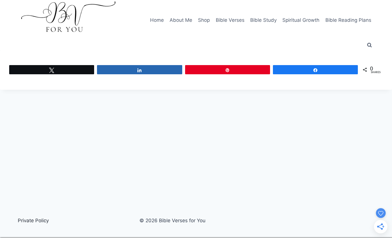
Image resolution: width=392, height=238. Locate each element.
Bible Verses (230, 20)
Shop (204, 20)
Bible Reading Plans (348, 20)
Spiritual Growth (300, 20)
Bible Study (263, 20)
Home (157, 20)
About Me (181, 20)
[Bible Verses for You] (68, 20)
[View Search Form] (369, 45)
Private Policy (33, 220)
